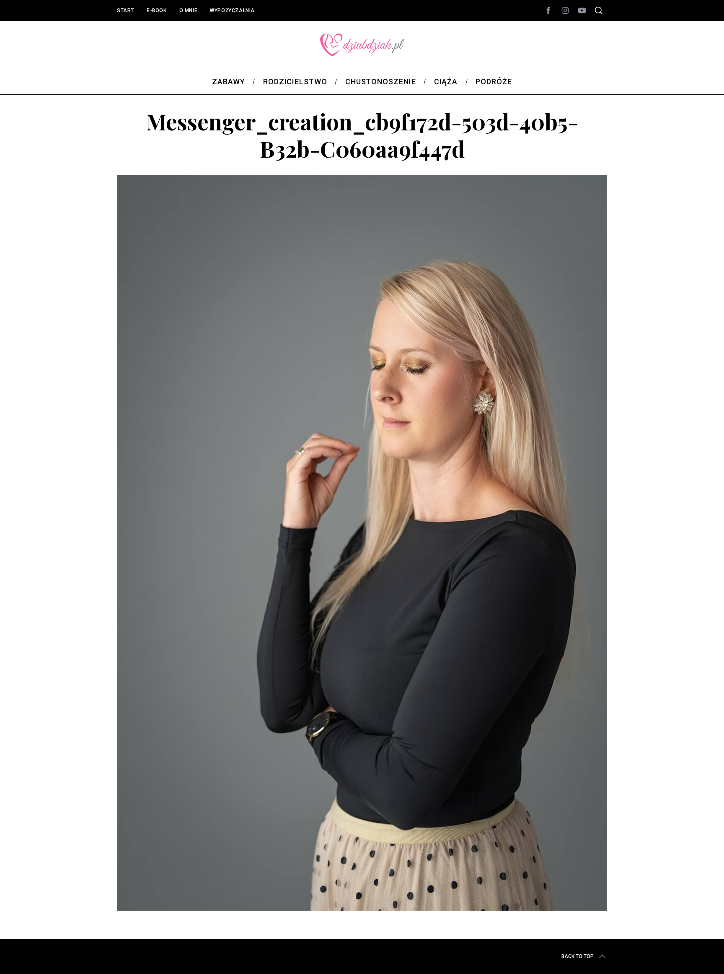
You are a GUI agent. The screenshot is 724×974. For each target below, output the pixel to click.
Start (125, 10)
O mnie (188, 10)
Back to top (577, 956)
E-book (157, 10)
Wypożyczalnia (232, 10)
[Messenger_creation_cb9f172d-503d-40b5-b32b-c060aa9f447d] (362, 908)
